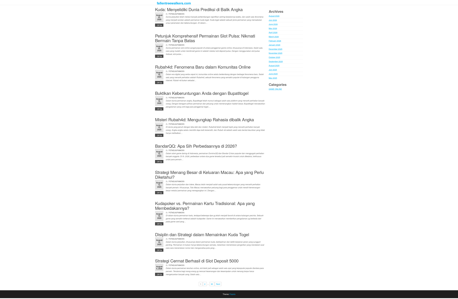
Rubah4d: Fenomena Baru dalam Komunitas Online (203, 67)
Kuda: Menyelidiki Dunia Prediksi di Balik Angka (199, 9)
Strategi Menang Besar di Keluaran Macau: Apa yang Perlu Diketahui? (209, 174)
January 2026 (274, 44)
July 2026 (273, 20)
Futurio (232, 294)
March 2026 (274, 36)
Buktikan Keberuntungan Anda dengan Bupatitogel (201, 93)
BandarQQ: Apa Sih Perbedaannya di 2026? (196, 146)
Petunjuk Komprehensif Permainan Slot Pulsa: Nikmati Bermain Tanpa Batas (205, 38)
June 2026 (273, 24)
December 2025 (275, 49)
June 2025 (273, 73)
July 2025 (273, 69)
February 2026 (275, 40)
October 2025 (274, 57)
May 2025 (273, 78)
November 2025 (275, 53)
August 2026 (274, 16)
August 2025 (274, 65)
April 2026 (273, 32)
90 (212, 284)
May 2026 (273, 28)
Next (218, 284)
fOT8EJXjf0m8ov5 (176, 14)
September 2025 (276, 61)
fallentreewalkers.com (174, 3)
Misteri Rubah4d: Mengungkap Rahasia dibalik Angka (204, 119)
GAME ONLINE (275, 89)
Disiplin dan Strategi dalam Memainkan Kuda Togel (202, 234)
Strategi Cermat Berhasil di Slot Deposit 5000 (197, 261)
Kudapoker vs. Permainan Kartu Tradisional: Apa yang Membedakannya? (205, 205)
